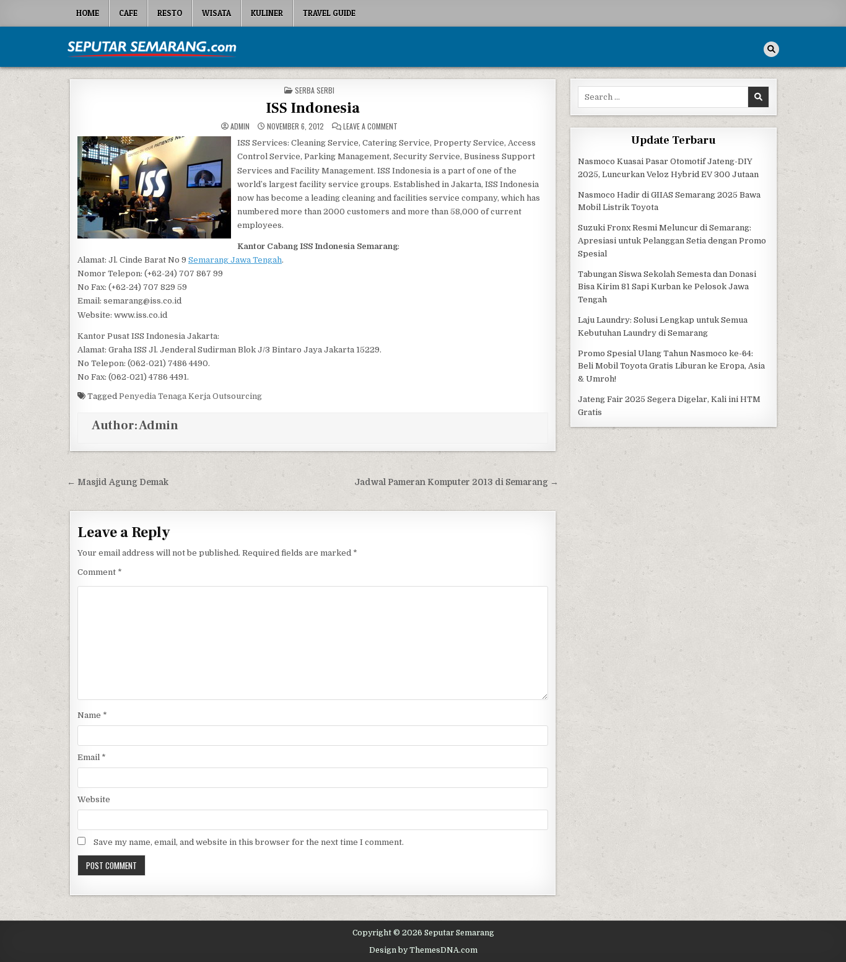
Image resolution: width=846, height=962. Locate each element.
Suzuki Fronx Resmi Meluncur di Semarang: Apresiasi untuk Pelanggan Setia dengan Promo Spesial (672, 240)
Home (87, 13)
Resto (169, 13)
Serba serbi (314, 90)
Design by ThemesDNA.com (423, 950)
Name (92, 715)
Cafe (128, 13)
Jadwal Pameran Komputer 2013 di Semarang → (456, 482)
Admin (240, 126)
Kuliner (267, 13)
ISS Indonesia (313, 108)
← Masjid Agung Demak (117, 482)
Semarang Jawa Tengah (235, 260)
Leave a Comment (370, 126)
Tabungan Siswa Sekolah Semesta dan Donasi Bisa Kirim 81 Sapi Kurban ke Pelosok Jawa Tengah (667, 287)
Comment (99, 572)
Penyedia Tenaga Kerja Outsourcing (190, 396)
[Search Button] (771, 49)
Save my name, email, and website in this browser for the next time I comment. (249, 842)
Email (91, 757)
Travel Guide (329, 13)
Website (93, 799)
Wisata (216, 13)
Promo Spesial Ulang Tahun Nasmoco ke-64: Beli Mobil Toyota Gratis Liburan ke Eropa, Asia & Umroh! (671, 366)
